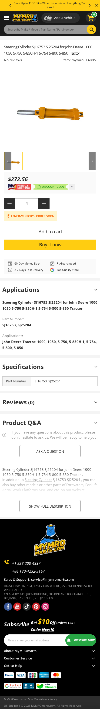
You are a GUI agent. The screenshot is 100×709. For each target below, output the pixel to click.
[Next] (89, 5)
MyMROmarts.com (16, 699)
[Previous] (10, 5)
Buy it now (50, 244)
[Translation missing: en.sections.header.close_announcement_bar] (96, 5)
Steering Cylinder (38, 479)
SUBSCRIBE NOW (84, 640)
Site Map (34, 699)
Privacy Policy (48, 699)
